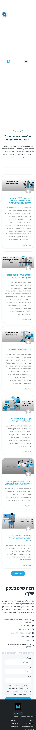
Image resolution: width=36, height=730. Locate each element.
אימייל (29, 667)
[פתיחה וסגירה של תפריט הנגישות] (4, 14)
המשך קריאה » (26, 245)
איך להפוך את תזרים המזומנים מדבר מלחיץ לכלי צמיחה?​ (20, 419)
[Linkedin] (17, 713)
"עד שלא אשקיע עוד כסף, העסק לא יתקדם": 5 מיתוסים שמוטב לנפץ (18, 482)
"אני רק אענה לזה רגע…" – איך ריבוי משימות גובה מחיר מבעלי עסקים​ (19, 538)
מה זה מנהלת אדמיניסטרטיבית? (19, 349)
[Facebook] (21, 713)
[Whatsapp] (14, 713)
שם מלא (28, 658)
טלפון (29, 676)
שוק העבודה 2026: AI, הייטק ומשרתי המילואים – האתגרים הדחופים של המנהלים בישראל (20, 200)
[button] (26, 61)
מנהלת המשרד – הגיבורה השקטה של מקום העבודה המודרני (19, 276)
